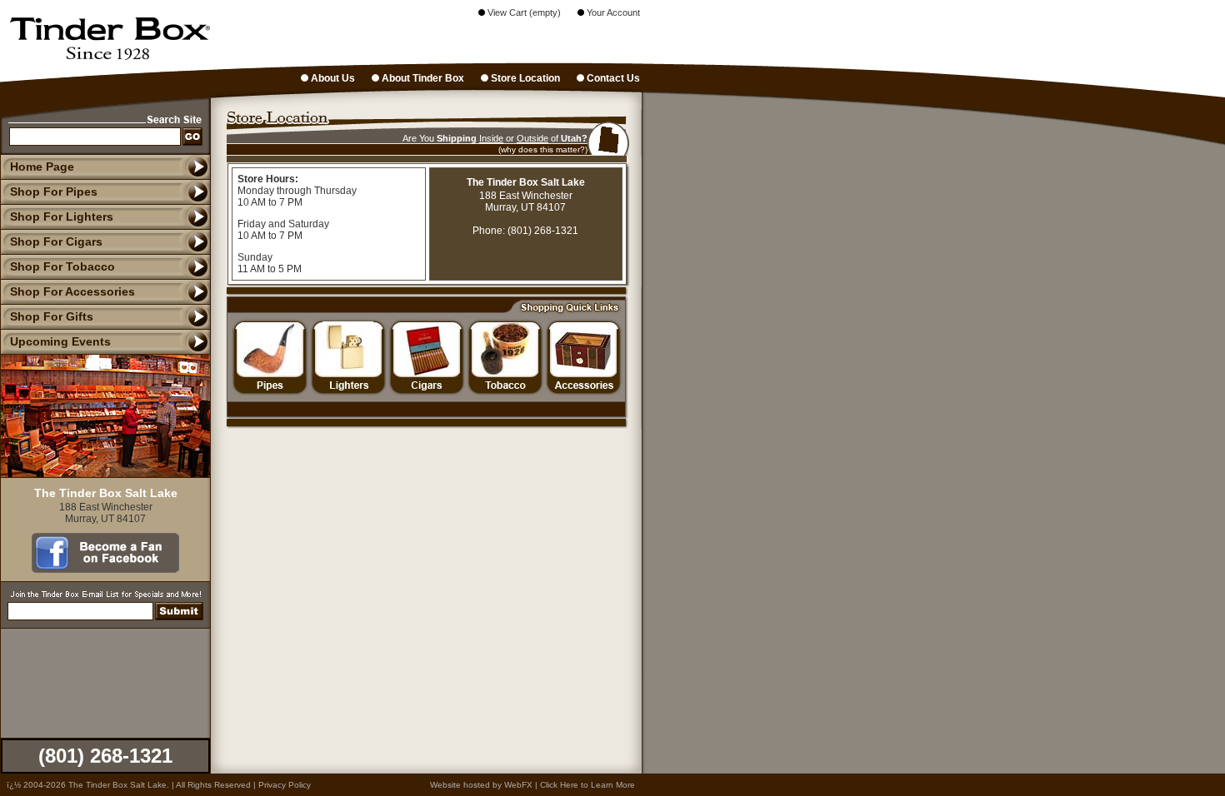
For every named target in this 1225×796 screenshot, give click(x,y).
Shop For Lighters (61, 216)
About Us (331, 78)
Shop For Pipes (54, 191)
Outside (532, 138)
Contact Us (612, 78)
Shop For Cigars (56, 241)
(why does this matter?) (543, 149)
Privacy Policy (284, 784)
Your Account (612, 12)
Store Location (524, 78)
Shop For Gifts (51, 316)
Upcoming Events (60, 341)
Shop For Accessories (72, 291)
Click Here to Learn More (587, 784)
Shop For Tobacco (62, 266)
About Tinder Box (421, 78)
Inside (491, 138)
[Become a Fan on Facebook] (105, 568)
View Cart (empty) (523, 12)
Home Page (42, 166)
